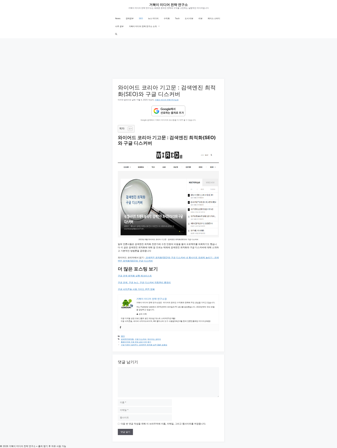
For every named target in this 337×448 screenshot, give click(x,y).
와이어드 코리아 (154, 339)
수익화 (167, 18)
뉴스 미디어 (153, 18)
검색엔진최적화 (127, 339)
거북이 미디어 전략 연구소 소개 (143, 26)
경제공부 (130, 18)
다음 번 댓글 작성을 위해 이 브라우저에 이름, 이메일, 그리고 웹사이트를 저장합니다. (163, 423)
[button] (116, 34)
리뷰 (200, 18)
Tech (177, 18)
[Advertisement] (168, 59)
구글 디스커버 (140, 339)
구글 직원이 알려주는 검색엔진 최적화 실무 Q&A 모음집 (144, 345)
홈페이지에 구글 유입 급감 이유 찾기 (136, 342)
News (117, 18)
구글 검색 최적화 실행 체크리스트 (135, 275)
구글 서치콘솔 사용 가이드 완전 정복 (136, 289)
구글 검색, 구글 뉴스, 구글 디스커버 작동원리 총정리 (144, 282)
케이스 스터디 (214, 18)
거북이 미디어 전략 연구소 (168, 5)
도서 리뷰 (189, 18)
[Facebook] (120, 327)
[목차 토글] (129, 128)
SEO (141, 18)
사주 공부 (119, 26)
